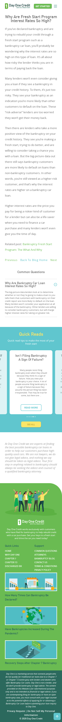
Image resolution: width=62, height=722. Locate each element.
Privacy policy (42, 569)
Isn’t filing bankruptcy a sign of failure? (31, 357)
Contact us (40, 562)
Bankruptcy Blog (44, 558)
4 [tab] (33, 416)
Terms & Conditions (45, 566)
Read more (31, 407)
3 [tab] (31, 416)
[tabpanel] (31, 382)
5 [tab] (35, 416)
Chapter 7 (10, 558)
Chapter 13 (11, 562)
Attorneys (40, 554)
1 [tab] (27, 416)
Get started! (43, 6)
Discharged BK (13, 566)
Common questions (45, 550)
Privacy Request (16, 711)
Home (8, 550)
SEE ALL (31, 424)
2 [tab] (29, 416)
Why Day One (12, 554)
